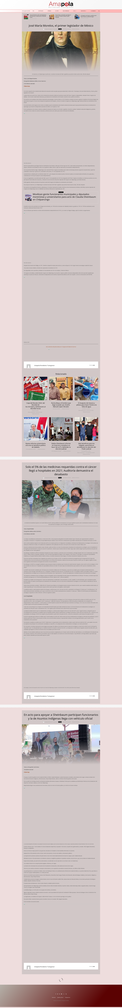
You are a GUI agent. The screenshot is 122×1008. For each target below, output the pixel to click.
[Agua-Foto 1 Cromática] (77, 16)
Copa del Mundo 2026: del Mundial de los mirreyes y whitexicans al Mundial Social (38, 16)
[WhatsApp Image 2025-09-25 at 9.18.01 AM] (35, 429)
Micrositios (83, 10)
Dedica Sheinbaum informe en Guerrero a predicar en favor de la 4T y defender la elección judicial (61, 446)
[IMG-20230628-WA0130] (28, 197)
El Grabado (93, 10)
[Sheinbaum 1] (61, 429)
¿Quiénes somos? (60, 997)
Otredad (49, 10)
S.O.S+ (74, 10)
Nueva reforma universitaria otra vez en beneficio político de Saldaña (36, 445)
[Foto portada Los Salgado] (86, 429)
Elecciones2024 (66, 10)
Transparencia (67, 997)
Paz (33, 10)
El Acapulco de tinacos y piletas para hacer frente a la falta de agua (88, 16)
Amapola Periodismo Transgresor (51, 29)
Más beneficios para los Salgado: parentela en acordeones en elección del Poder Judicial (86, 446)
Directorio (54, 997)
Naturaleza (40, 10)
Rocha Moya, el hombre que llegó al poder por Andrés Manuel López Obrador (63, 16)
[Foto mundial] (26, 16)
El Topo (57, 10)
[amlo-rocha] (51, 16)
